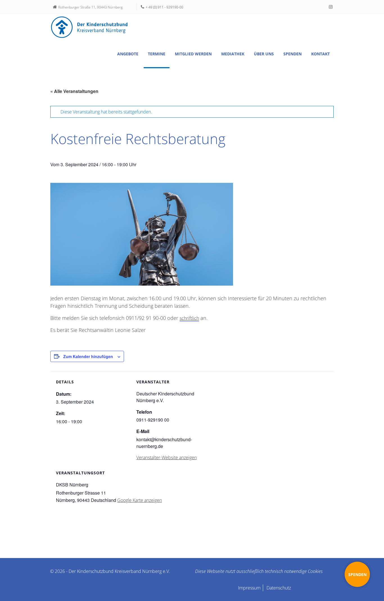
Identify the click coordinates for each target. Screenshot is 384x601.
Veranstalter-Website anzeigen (166, 457)
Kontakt (320, 53)
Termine (156, 53)
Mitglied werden (193, 53)
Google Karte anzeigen (139, 500)
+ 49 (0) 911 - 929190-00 (164, 7)
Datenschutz (278, 588)
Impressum (249, 588)
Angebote (127, 53)
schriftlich (189, 318)
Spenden (292, 53)
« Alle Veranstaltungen (74, 91)
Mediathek (232, 53)
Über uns (264, 53)
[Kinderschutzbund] (89, 27)
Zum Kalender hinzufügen (88, 356)
